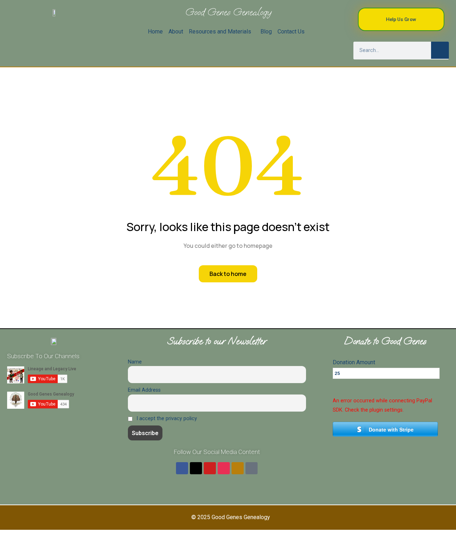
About (176, 31)
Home (155, 31)
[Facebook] (182, 468)
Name (135, 362)
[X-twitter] (196, 468)
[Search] (440, 50)
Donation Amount (354, 362)
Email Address (144, 390)
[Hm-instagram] (224, 468)
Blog (266, 31)
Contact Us (291, 31)
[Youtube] (210, 468)
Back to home (228, 274)
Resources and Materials (220, 31)
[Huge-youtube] (238, 468)
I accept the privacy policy (166, 419)
